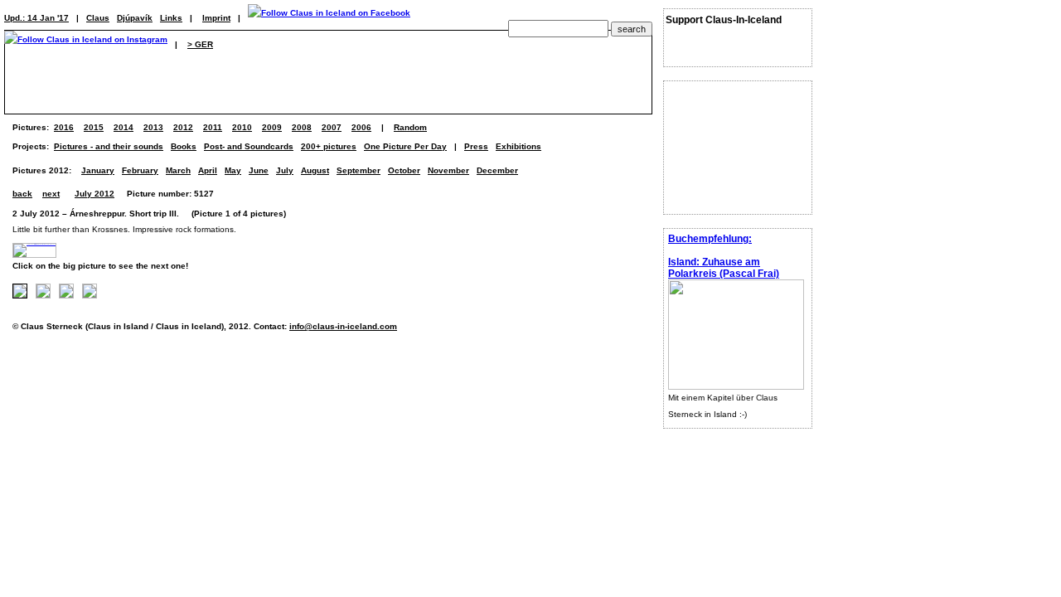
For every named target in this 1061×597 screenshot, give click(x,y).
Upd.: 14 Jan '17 (36, 17)
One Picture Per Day (405, 146)
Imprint (216, 17)
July (284, 170)
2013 (153, 127)
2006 (361, 127)
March (178, 170)
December (497, 170)
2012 (183, 127)
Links (171, 17)
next (51, 193)
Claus (97, 17)
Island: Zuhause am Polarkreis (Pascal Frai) (723, 267)
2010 (242, 127)
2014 (123, 127)
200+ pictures (328, 146)
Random (410, 127)
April (207, 170)
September (358, 170)
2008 (302, 127)
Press (476, 146)
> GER (200, 44)
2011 (212, 127)
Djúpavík (135, 17)
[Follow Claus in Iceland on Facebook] (329, 17)
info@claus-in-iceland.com (343, 326)
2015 (94, 127)
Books (183, 146)
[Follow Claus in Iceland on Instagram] (85, 44)
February (140, 170)
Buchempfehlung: (710, 239)
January (97, 170)
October (404, 170)
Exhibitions (518, 146)
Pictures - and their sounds (108, 146)
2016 (64, 127)
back (22, 193)
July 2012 (94, 193)
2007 (332, 127)
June (259, 170)
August (315, 170)
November (448, 170)
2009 (272, 127)
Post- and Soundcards (248, 146)
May (233, 170)
